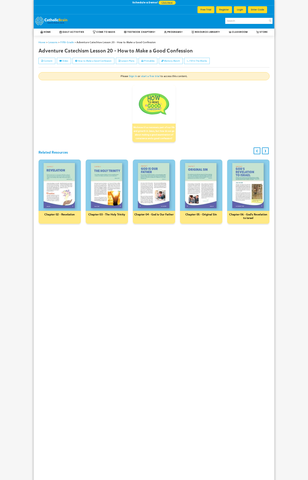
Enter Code (257, 9)
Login (240, 9)
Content (47, 61)
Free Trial (206, 9)
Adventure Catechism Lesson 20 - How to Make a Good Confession (116, 42)
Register (224, 9)
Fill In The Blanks (198, 61)
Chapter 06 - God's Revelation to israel (248, 216)
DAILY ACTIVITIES (73, 32)
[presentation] (257, 150)
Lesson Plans (127, 61)
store (263, 32)
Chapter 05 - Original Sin (201, 214)
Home (47, 32)
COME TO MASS (105, 32)
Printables (148, 61)
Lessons (53, 42)
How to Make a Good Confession (94, 61)
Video (65, 61)
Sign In (133, 76)
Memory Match (172, 61)
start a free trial (150, 76)
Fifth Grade (67, 42)
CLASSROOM (239, 32)
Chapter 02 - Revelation (59, 214)
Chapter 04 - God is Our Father (154, 214)
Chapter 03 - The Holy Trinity (106, 214)
